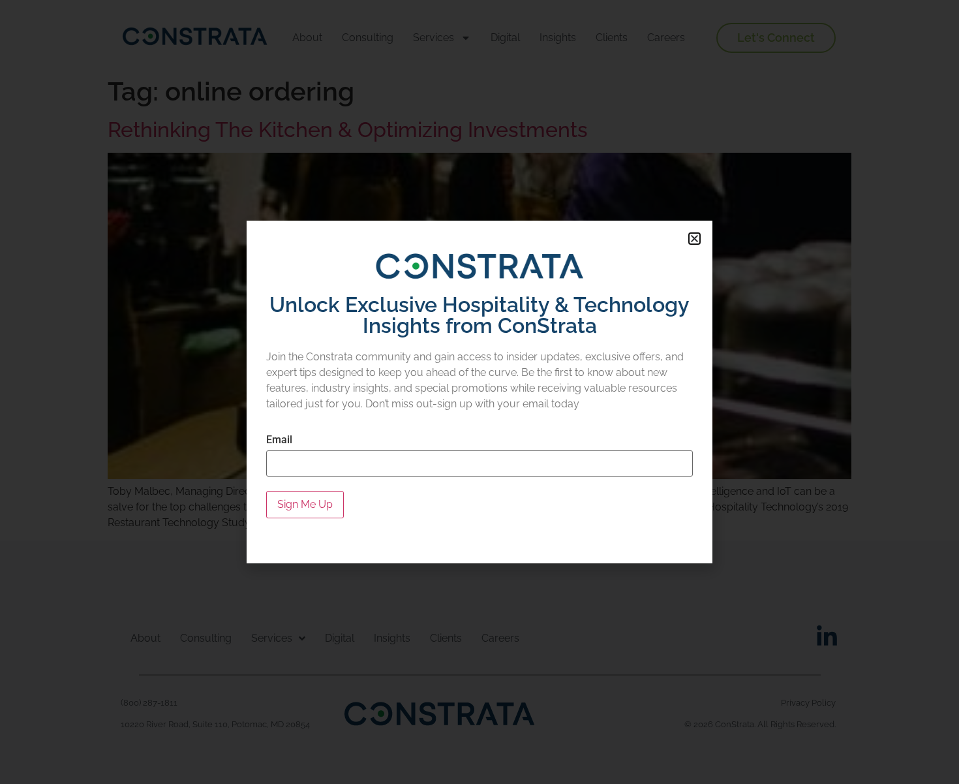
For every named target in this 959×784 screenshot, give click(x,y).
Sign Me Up (305, 504)
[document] (479, 392)
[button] (694, 238)
